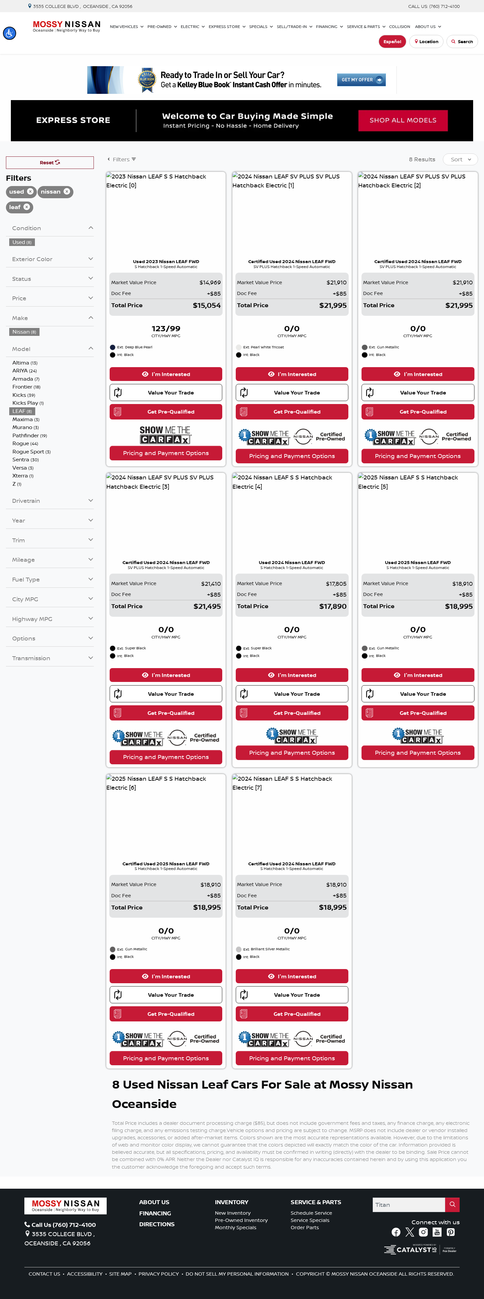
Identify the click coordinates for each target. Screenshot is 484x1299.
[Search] (452, 1205)
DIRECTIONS (157, 1224)
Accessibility (85, 1273)
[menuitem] (51, 242)
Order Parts (305, 1227)
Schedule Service (311, 1212)
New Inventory (233, 1212)
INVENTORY (231, 1202)
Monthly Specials (235, 1227)
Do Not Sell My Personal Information (238, 1273)
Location (429, 41)
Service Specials (310, 1220)
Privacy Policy (159, 1273)
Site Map (121, 1273)
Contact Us (45, 1273)
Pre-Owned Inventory (241, 1220)
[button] (9, 33)
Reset (47, 162)
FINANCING (155, 1213)
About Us (154, 1202)
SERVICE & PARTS (316, 1202)
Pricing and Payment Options (166, 452)
